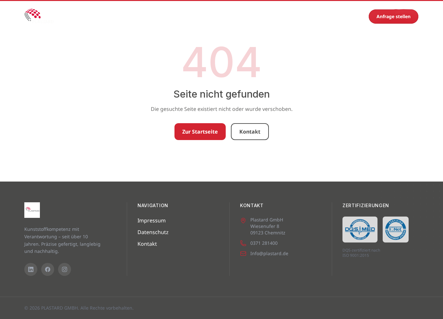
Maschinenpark (121, 16)
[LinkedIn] (30, 269)
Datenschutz (153, 232)
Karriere (240, 16)
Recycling (271, 16)
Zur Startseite (200, 131)
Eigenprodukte (203, 16)
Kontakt (303, 16)
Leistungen (162, 16)
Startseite (81, 16)
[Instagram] (64, 269)
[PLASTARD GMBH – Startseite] (39, 16)
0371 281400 (349, 16)
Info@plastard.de (269, 253)
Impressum (152, 220)
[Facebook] (47, 269)
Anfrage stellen (394, 16)
